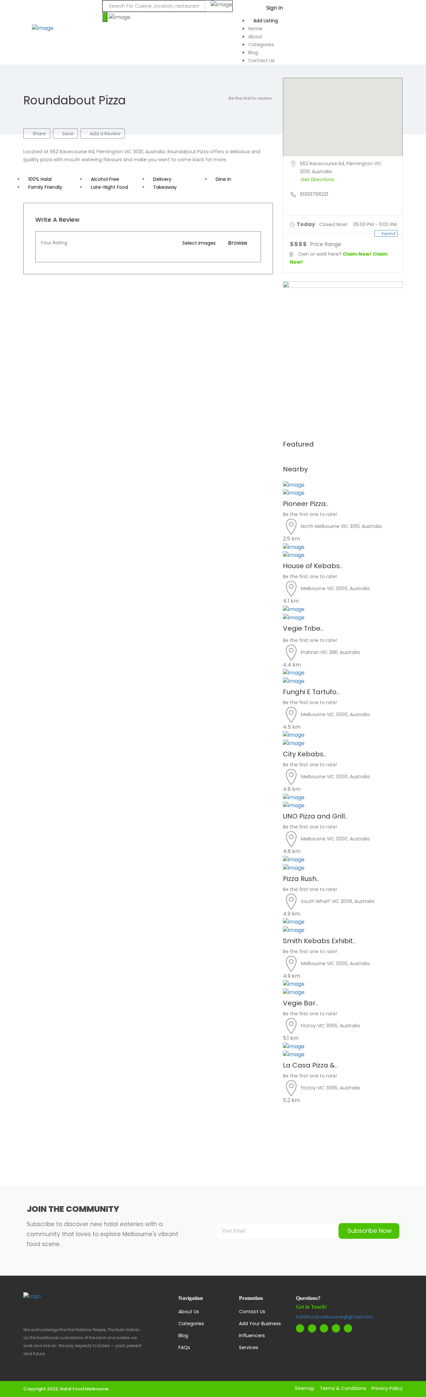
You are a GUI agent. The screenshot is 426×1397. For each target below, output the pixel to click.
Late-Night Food (109, 187)
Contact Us (261, 60)
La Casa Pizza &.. (310, 1065)
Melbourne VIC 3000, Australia (335, 588)
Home (255, 28)
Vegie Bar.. (300, 1003)
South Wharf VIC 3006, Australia (337, 901)
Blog (253, 52)
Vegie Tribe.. (304, 628)
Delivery (162, 179)
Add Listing (265, 20)
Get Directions (317, 179)
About (255, 36)
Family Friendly (45, 187)
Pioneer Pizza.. (305, 503)
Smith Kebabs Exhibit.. (319, 941)
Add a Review (104, 133)
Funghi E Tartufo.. (311, 692)
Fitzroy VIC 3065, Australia (330, 1025)
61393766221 (314, 194)
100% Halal (40, 179)
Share (38, 133)
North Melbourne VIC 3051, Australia (341, 526)
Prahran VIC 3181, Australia (330, 652)
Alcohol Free (105, 179)
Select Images (199, 243)
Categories (261, 44)
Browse (237, 243)
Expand (388, 233)
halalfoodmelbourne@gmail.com (334, 1317)
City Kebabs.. (304, 754)
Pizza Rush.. (301, 878)
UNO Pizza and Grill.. (315, 816)
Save (67, 133)
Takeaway (165, 187)
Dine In (223, 179)
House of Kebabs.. (312, 566)
